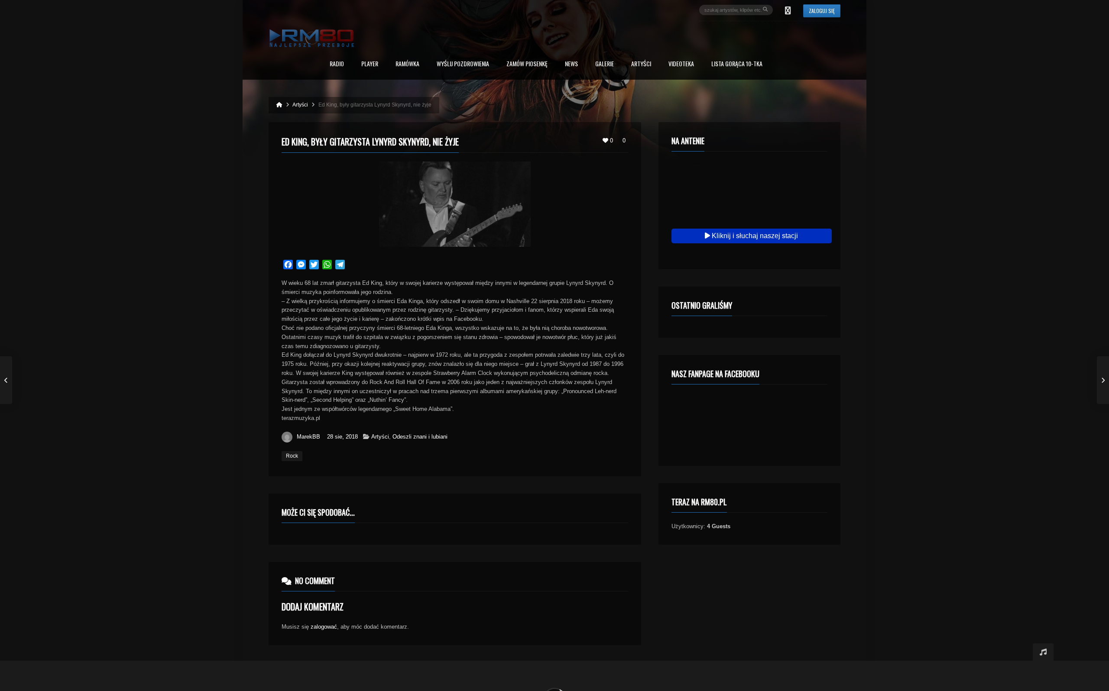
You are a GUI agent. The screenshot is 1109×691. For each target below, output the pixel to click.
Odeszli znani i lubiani (419, 436)
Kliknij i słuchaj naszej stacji (754, 235)
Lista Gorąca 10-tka (736, 64)
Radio (337, 64)
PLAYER (369, 64)
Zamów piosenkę (527, 64)
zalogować (324, 626)
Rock (292, 456)
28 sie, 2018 (342, 436)
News (571, 64)
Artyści (641, 64)
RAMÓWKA (407, 64)
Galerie (604, 64)
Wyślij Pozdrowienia (463, 64)
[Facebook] (788, 10)
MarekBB (308, 436)
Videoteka (681, 64)
